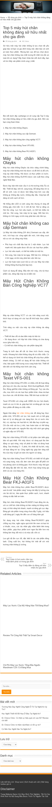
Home (2, 17)
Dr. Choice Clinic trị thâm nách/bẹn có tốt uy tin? (21, 725)
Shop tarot (19, 782)
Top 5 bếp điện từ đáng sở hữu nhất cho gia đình (32, 566)
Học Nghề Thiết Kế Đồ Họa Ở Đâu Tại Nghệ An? (21, 714)
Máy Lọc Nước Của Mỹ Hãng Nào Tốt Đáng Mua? (26, 605)
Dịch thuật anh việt (32, 782)
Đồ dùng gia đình (14, 17)
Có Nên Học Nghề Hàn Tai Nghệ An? (16, 729)
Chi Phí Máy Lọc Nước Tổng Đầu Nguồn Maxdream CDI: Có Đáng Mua (21, 666)
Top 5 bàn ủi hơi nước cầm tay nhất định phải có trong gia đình (20, 559)
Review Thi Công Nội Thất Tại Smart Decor (22, 635)
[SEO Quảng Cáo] (26, 6)
